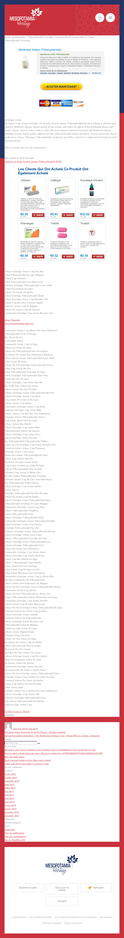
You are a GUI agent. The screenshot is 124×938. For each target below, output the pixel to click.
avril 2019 (9, 798)
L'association (19, 917)
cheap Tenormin (12, 320)
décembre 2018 (12, 812)
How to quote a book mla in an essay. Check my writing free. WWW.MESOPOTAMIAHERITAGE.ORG (54, 753)
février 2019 (10, 805)
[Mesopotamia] (26, 18)
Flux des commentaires (15, 836)
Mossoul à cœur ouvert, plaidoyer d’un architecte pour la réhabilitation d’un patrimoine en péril (50, 750)
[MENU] (110, 17)
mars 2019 (10, 802)
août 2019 (9, 784)
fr (100, 17)
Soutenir (62, 901)
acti (14, 729)
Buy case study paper (14, 757)
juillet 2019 (10, 788)
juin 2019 (9, 791)
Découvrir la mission (62, 888)
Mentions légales (51, 923)
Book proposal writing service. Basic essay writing (28, 760)
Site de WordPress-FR (15, 840)
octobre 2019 (11, 777)
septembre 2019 (12, 781)
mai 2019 (9, 795)
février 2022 (10, 774)
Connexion (10, 829)
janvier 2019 (10, 809)
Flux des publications (14, 833)
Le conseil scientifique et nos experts (75, 917)
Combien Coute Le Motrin (17, 711)
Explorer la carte (28, 887)
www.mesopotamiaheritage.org (19, 323)
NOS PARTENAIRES (40, 917)
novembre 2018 (12, 815)
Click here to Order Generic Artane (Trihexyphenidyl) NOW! (33, 161)
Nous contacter (73, 923)
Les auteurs (105, 917)
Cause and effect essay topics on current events (27, 763)
